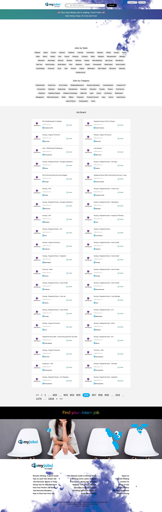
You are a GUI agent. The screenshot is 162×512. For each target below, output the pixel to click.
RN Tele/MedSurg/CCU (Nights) (52, 121)
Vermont (73, 68)
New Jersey (108, 60)
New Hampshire (97, 60)
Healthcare (42, 93)
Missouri (60, 60)
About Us (125, 476)
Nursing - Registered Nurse (102, 229)
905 (78, 395)
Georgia (116, 52)
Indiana (53, 56)
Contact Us (124, 482)
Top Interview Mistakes (42, 490)
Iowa (59, 56)
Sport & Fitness (71, 101)
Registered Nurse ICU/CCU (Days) (104, 121)
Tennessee (51, 68)
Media (63, 97)
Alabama (37, 52)
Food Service (120, 89)
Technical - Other (47, 269)
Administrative (40, 85)
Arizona (53, 52)
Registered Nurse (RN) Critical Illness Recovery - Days (110, 175)
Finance (110, 89)
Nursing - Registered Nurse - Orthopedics (106, 202)
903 (66, 395)
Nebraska (78, 60)
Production (80, 97)
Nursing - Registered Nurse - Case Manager (107, 296)
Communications (108, 85)
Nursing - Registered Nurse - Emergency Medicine (57, 161)
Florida (108, 52)
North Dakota (62, 64)
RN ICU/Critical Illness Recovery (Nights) (54, 175)
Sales (103, 97)
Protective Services (92, 97)
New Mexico (119, 60)
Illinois (45, 56)
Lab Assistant (98, 148)
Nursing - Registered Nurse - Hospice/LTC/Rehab (108, 215)
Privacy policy (85, 506)
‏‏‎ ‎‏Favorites (132, 2)
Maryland (101, 56)
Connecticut (90, 52)
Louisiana (84, 56)
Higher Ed (83, 93)
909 (107, 395)
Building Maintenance (77, 85)
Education (52, 89)
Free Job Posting (122, 479)
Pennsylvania (97, 64)
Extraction (93, 89)
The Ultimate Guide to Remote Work (81, 476)
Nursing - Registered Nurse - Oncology (105, 161)
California (71, 52)
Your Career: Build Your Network (83, 482)
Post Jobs (142, 2)
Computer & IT (121, 85)
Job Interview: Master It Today (45, 482)
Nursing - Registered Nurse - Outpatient (54, 256)
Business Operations (93, 85)
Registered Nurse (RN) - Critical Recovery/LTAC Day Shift (59, 336)
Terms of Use (123, 485)
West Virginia (102, 68)
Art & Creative (63, 85)
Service (111, 97)
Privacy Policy (123, 488)
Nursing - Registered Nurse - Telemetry (105, 363)
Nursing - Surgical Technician (51, 135)
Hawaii (124, 52)
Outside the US (80, 72)
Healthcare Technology (70, 93)
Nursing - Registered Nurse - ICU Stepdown (55, 377)
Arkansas (62, 52)
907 (94, 395)
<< (37, 395)
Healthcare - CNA (47, 363)
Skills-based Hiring (88, 493)
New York (39, 64)
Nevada (87, 60)
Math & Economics (52, 97)
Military (71, 97)
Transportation (83, 101)
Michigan (122, 56)
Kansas (67, 56)
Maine (93, 56)
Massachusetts (111, 56)
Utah (66, 68)
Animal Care (51, 85)
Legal (91, 93)
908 (100, 395)
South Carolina (120, 64)
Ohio (70, 64)
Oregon (87, 64)
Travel (93, 101)
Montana (69, 60)
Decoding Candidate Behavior (84, 490)
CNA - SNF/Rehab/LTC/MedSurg (52, 148)
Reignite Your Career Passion (84, 485)
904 (72, 395)
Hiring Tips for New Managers (45, 485)
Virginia (81, 68)
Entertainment (73, 89)
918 (118, 395)
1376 (39, 398)
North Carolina (50, 64)
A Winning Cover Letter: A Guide (83, 479)
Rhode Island (108, 64)
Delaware (100, 52)
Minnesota (41, 60)
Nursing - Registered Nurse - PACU (104, 323)
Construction (41, 89)
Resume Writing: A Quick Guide (45, 476)
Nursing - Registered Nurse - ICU (52, 229)
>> (61, 398)
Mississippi (51, 60)
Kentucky (75, 56)
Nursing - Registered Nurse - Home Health (106, 242)
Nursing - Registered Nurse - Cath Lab (53, 296)
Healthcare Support (54, 93)
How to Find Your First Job (44, 493)
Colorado (80, 52)
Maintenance (119, 93)
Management (40, 97)
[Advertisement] (81, 32)
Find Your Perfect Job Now (43, 488)
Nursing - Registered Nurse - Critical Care (106, 188)
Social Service (121, 97)
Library (99, 93)
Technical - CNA (99, 350)
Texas (59, 68)
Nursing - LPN (46, 188)
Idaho (38, 56)
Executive (83, 89)
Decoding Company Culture (85, 488)
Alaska (46, 52)
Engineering (61, 89)
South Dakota (40, 68)
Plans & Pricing (123, 493)
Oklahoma (79, 64)
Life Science (108, 93)
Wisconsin (113, 68)
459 (55, 395)
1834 (51, 398)
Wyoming (122, 68)
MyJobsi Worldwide (121, 490)
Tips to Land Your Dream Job (44, 479)
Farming (102, 89)
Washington (91, 68)
